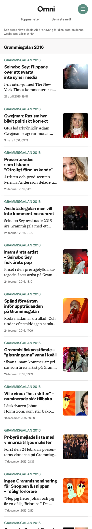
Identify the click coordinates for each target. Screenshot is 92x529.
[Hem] (46, 9)
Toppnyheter (30, 19)
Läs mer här (26, 33)
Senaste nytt (61, 19)
